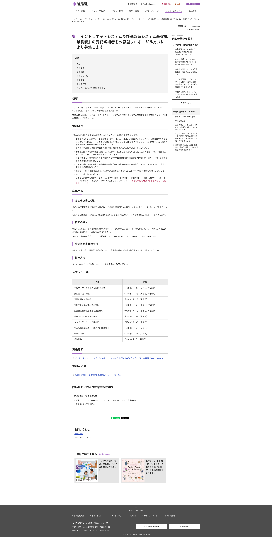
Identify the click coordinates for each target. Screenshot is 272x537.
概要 (78, 64)
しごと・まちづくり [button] (173, 11)
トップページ (76, 19)
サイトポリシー (98, 516)
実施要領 (80, 80)
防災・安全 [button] (80, 11)
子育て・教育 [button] (117, 11)
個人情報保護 (79, 516)
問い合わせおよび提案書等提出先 (91, 88)
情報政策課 (78, 434)
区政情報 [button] (192, 11)
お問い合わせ (170, 516)
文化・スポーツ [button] (152, 11)
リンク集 (132, 516)
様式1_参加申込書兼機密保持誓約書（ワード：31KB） (98, 375)
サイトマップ (116, 516)
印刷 (181, 26)
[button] (132, 4)
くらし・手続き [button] (98, 11)
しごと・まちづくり (89, 19)
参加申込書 (81, 84)
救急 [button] (179, 4)
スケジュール (82, 76)
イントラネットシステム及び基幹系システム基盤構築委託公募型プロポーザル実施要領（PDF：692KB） (120, 358)
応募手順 (80, 72)
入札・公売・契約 (104, 19)
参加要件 (80, 68)
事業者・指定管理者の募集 (121, 19)
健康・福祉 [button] (134, 11)
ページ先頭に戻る (136, 510)
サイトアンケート (150, 516)
